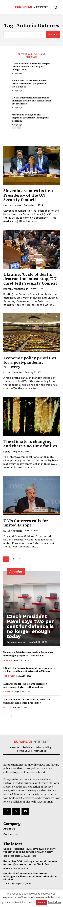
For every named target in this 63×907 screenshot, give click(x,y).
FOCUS (6, 452)
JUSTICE (7, 707)
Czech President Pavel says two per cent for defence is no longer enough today (31, 66)
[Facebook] (7, 811)
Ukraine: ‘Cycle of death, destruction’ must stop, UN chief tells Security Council (30, 279)
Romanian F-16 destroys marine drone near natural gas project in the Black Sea (29, 83)
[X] (16, 811)
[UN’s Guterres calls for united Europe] (31, 495)
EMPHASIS (8, 691)
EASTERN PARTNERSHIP (15, 289)
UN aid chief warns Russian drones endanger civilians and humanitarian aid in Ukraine (31, 100)
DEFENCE (7, 660)
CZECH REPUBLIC (11, 856)
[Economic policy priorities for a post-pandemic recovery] (31, 332)
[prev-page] (14, 127)
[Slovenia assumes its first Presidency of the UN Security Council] (31, 165)
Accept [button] (41, 902)
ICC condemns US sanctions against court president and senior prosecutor (27, 701)
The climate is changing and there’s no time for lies (30, 443)
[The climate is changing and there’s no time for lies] (31, 416)
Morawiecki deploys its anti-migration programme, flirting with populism (30, 117)
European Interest (16, 642)
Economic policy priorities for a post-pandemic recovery (29, 362)
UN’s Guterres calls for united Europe (25, 523)
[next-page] (19, 127)
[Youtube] (25, 811)
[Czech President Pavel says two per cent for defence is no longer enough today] (31, 608)
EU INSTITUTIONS (12, 373)
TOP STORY (9, 676)
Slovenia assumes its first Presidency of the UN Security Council (28, 195)
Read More (54, 902)
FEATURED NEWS (12, 205)
